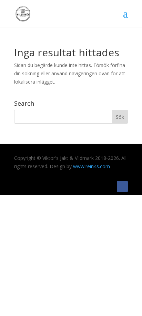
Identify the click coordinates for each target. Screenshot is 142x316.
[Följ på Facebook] (122, 186)
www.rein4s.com (91, 166)
